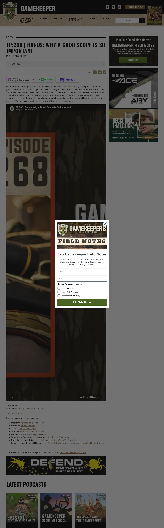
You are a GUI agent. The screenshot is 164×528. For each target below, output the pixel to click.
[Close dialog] (105, 224)
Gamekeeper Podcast (75, 19)
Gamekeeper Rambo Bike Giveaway (26, 20)
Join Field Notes (82, 302)
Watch (58, 18)
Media (106, 18)
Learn (43, 18)
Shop (92, 18)
